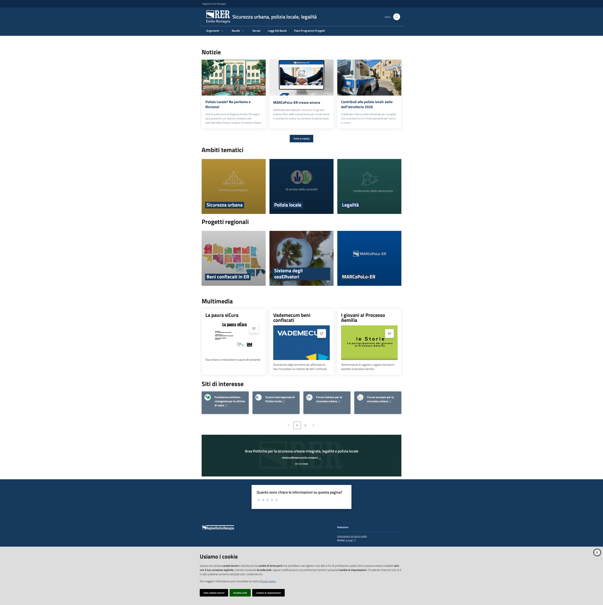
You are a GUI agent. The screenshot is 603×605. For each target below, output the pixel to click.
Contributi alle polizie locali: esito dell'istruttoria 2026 (367, 104)
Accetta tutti (240, 593)
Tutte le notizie (301, 138)
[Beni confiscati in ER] (234, 258)
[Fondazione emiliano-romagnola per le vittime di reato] (207, 397)
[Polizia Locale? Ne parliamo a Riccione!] (234, 78)
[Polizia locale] (301, 186)
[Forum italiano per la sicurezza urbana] (309, 397)
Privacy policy (268, 581)
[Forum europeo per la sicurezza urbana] (360, 397)
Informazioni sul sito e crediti (352, 536)
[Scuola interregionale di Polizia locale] (258, 397)
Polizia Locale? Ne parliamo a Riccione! (228, 104)
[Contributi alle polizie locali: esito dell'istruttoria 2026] (369, 78)
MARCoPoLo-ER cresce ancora (296, 102)
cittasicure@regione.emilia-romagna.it (300, 458)
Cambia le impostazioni (268, 593)
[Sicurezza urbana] (234, 186)
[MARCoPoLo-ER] (369, 258)
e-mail (349, 540)
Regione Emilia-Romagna (214, 3)
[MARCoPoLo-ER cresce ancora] (301, 78)
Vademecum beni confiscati (291, 317)
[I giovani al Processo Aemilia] (369, 342)
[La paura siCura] (233, 337)
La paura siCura (221, 314)
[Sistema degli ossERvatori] (301, 258)
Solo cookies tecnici (214, 593)
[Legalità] (369, 186)
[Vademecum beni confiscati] (301, 342)
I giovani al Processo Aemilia (363, 317)
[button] (396, 17)
